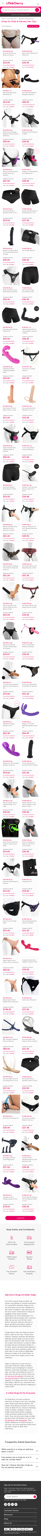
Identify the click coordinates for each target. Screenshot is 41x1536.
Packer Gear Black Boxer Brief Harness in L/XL (30, 212)
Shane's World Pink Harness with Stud (28, 645)
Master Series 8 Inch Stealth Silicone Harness (10, 1001)
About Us (8, 1523)
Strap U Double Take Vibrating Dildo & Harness (9, 449)
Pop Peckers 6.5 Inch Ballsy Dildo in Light (9, 409)
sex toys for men (11, 1378)
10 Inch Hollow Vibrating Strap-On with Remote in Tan (29, 1159)
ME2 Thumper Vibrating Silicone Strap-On (10, 1040)
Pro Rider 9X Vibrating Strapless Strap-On (29, 93)
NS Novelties (10, 1420)
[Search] (37, 10)
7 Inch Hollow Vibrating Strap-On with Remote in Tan (10, 686)
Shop (6, 1519)
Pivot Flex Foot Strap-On (10, 1118)
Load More (20, 1218)
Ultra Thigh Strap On (28, 250)
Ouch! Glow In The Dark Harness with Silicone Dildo (10, 844)
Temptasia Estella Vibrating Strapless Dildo (9, 370)
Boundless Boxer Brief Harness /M (10, 330)
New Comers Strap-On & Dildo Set (30, 54)
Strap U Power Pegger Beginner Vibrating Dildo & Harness (11, 133)
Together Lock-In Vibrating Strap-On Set (10, 1198)
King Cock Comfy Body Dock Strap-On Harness (29, 685)
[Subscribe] (35, 1496)
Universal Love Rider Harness (28, 369)
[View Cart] (37, 3)
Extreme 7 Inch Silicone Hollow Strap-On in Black (29, 489)
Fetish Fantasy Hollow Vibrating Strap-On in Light (10, 804)
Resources (8, 1515)
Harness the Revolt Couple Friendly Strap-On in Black (10, 646)
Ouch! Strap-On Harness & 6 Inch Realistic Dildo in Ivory (29, 1199)
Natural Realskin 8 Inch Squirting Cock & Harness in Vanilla (10, 528)
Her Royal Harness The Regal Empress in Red (29, 567)
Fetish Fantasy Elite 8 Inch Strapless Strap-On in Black (29, 331)
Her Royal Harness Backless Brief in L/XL (10, 212)
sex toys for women (15, 1376)
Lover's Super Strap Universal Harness (28, 448)
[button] (20, 1450)
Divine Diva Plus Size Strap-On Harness (9, 54)
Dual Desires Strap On (29, 1000)
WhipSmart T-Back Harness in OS (9, 724)
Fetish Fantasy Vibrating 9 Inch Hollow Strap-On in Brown (10, 567)
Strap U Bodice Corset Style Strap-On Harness (10, 290)
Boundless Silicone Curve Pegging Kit (9, 1158)
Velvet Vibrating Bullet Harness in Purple (29, 922)
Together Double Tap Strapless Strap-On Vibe (29, 961)
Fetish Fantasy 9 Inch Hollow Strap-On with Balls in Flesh (10, 607)
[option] (20, 14)
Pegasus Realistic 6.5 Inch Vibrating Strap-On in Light (29, 528)
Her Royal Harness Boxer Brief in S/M (28, 290)
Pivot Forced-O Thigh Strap (9, 922)
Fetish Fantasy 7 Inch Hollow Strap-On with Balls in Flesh (29, 804)
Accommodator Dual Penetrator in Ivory (28, 409)
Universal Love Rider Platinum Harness (28, 1119)
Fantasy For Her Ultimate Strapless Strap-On (11, 764)
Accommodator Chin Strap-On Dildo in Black (29, 1040)
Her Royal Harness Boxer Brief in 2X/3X (9, 488)
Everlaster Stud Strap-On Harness (10, 882)
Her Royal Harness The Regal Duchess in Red (29, 606)
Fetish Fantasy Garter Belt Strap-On (9, 93)
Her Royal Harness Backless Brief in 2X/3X (29, 1079)
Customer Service (11, 1511)
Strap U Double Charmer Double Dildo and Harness (10, 173)
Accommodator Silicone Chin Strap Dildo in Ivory (10, 1079)
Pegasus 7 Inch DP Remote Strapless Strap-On (30, 725)
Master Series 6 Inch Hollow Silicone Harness (11, 961)
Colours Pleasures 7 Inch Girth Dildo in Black (29, 764)
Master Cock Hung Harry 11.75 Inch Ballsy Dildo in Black (10, 252)
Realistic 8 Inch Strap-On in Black (30, 133)
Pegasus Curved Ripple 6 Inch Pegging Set (30, 172)
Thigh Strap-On (27, 881)
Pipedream (23, 1420)
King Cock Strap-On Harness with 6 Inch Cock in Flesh (28, 844)
